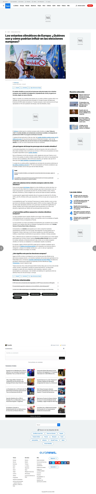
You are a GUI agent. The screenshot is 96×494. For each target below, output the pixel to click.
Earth (54, 5)
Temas (14, 457)
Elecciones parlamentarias (20, 294)
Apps (26, 469)
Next (44, 5)
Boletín (26, 462)
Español (5, 1)
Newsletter (53, 467)
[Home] (5, 31)
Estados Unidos (36, 436)
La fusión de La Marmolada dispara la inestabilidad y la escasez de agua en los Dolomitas (33, 289)
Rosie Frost (16, 82)
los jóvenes (27, 187)
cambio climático (33, 152)
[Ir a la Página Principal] (7, 5)
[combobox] (53, 2)
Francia (46, 436)
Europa (22, 5)
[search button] (46, 2)
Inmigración (17, 297)
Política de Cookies (41, 467)
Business (33, 5)
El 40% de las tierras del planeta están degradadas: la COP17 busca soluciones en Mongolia (33, 282)
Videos (64, 5)
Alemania (54, 436)
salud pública (35, 440)
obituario (44, 440)
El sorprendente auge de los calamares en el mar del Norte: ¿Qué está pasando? (31, 286)
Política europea (35, 294)
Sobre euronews (40, 460)
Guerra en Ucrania (51, 433)
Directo (90, 5)
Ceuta (62, 436)
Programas (15, 477)
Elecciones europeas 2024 (49, 294)
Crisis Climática (48, 443)
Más (38, 457)
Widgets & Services (29, 471)
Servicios (27, 457)
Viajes (39, 5)
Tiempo (26, 464)
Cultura (49, 5)
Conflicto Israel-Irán (38, 433)
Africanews (27, 473)
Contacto (39, 472)
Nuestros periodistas (17, 479)
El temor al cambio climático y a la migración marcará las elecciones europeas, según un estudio (34, 173)
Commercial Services (41, 462)
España (61, 433)
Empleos (39, 474)
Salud (58, 5)
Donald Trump (54, 440)
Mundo (27, 5)
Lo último (15, 5)
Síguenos (27, 467)
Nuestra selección (77, 92)
